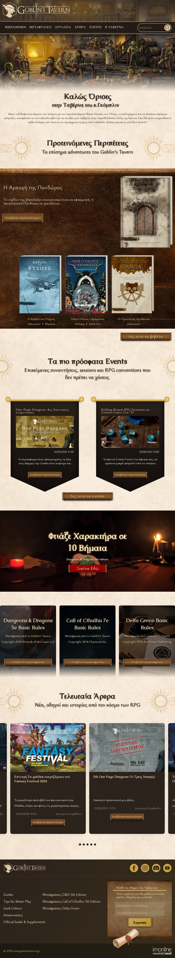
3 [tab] (87, 844)
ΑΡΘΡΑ (80, 27)
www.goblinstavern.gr (26, 951)
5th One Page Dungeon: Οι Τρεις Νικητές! (124, 777)
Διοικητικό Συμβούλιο (69, 813)
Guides (8, 894)
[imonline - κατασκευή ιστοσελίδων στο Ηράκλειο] (162, 950)
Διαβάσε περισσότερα (22, 218)
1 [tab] (80, 844)
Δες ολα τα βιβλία (146, 336)
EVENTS (95, 27)
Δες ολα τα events (88, 496)
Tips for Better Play (17, 901)
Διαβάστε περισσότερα (48, 822)
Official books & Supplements (24, 921)
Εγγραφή (139, 922)
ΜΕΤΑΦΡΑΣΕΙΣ (40, 27)
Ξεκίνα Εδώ (88, 568)
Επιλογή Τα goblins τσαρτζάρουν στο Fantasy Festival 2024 (42, 779)
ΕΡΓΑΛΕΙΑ (63, 27)
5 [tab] (95, 844)
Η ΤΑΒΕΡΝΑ (114, 27)
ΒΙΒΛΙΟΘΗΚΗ (15, 27)
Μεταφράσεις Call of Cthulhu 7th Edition (71, 901)
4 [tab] (91, 844)
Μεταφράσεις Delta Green (60, 908)
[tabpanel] (127, 778)
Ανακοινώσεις (13, 915)
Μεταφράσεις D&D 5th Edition (64, 894)
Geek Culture (12, 908)
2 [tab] (84, 844)
